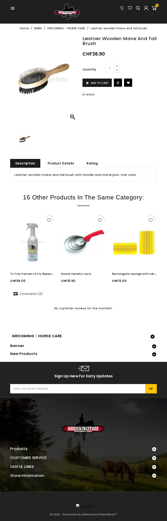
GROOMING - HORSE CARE (37, 335)
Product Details (61, 163)
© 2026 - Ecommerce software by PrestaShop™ (83, 514)
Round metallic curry (76, 274)
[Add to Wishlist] (128, 83)
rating (92, 163)
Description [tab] (25, 163)
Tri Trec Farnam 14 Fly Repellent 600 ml (38, 274)
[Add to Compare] (118, 83)
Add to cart (97, 83)
